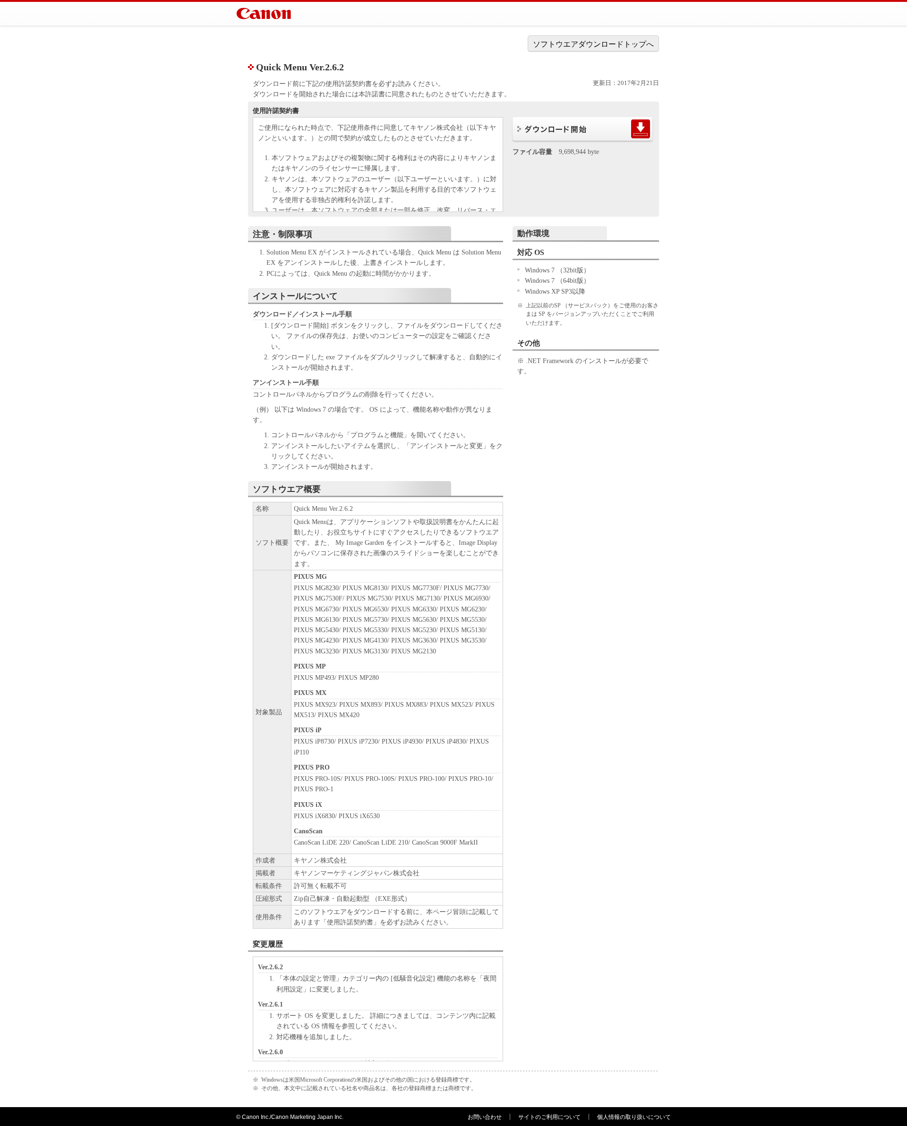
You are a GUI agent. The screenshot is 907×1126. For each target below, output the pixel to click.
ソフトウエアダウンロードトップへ (593, 44)
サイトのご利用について (549, 1117)
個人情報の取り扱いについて (634, 1117)
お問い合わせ (485, 1117)
